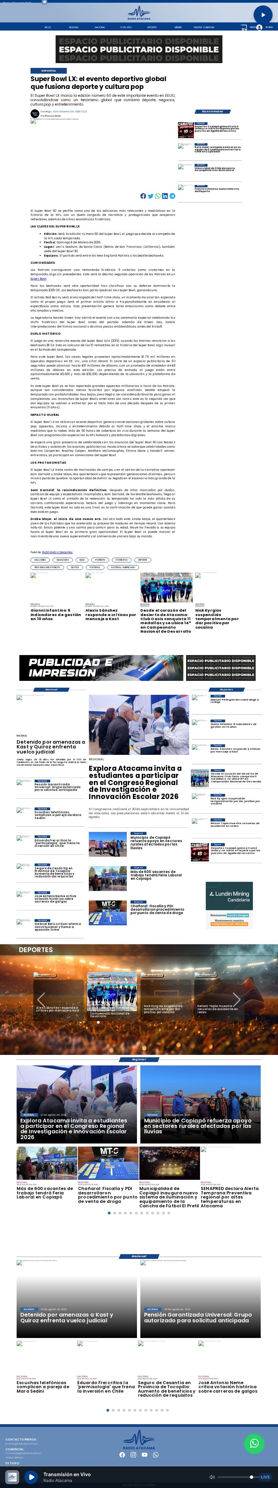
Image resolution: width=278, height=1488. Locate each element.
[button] (40, 560)
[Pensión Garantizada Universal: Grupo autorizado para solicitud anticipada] (24, 788)
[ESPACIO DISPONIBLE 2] (221, 680)
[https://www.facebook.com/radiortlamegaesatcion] (122, 1456)
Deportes (99, 975)
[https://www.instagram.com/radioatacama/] (133, 1456)
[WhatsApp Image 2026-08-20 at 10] (169, 1179)
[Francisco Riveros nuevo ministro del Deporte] (186, 193)
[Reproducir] (263, 14)
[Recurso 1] (139, 1448)
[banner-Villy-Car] (101, 680)
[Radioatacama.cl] (139, 18)
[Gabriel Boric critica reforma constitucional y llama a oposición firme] (24, 927)
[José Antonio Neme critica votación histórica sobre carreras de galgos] (24, 900)
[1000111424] (186, 130)
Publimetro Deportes (57, 552)
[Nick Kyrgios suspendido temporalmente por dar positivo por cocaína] (200, 803)
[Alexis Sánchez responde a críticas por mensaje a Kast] (200, 753)
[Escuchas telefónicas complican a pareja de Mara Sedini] (24, 816)
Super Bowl (38, 279)
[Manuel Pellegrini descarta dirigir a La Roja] (200, 704)
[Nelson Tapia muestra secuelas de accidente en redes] (200, 827)
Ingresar (253, 27)
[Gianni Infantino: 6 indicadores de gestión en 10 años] (200, 729)
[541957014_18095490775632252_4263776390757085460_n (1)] (47, 1179)
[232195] (139, 754)
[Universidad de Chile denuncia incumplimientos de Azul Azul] (186, 172)
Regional (45, 975)
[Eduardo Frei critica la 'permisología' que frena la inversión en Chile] (24, 844)
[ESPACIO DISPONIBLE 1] (139, 49)
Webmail (269, 27)
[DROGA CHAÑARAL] (108, 1179)
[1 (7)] (200, 778)
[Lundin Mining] (229, 905)
